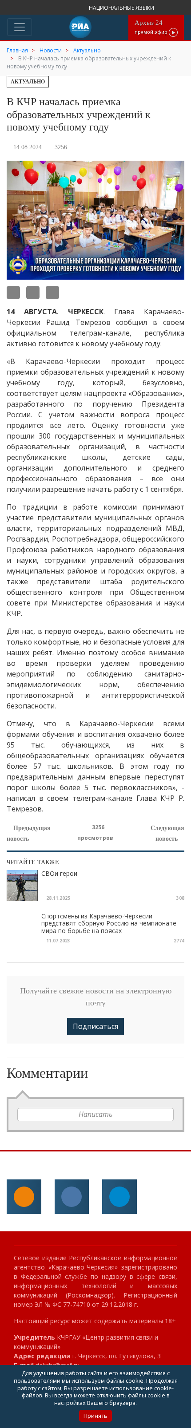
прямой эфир (152, 27)
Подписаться (95, 1026)
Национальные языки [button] (122, 8)
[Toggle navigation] (19, 27)
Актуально (28, 82)
